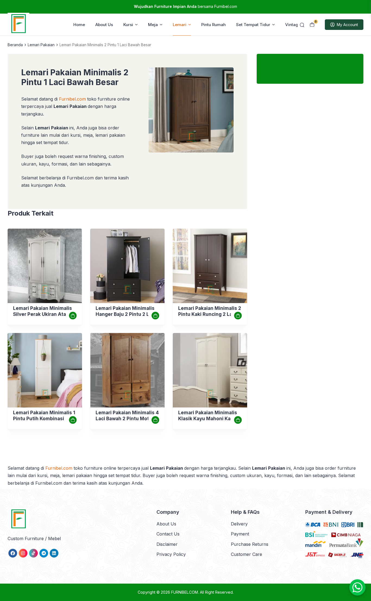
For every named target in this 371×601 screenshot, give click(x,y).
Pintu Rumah (213, 24)
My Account (347, 24)
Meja (153, 24)
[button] (191, 111)
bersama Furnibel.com (185, 6)
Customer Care (246, 554)
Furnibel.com (72, 99)
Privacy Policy (171, 554)
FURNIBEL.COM (184, 592)
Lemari (179, 24)
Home (79, 24)
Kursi (128, 24)
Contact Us (168, 534)
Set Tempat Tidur (253, 24)
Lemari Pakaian (41, 44)
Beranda (15, 44)
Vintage (293, 24)
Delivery (239, 524)
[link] (45, 266)
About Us (104, 24)
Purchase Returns (249, 544)
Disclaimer (167, 544)
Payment (240, 534)
